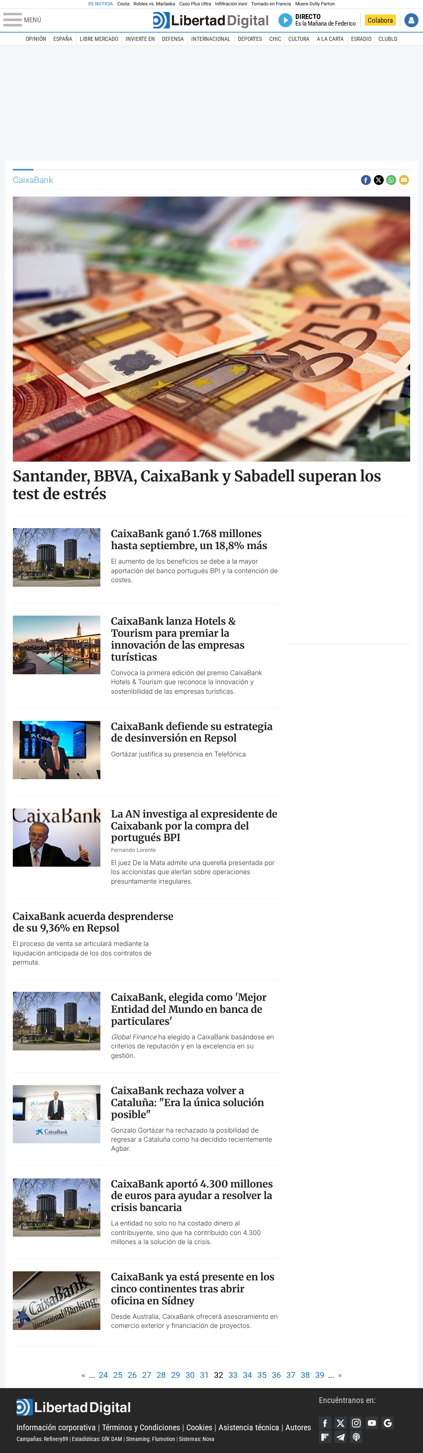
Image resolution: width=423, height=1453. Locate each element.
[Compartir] (366, 180)
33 (233, 1375)
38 (305, 1375)
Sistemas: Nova (196, 1439)
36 (276, 1375)
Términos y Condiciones (141, 1427)
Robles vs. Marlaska (154, 4)
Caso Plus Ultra (195, 4)
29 (175, 1375)
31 (204, 1375)
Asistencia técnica (249, 1427)
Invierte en (140, 39)
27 (146, 1375)
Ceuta (123, 4)
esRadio (361, 39)
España (62, 39)
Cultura (298, 39)
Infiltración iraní (231, 4)
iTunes (356, 1437)
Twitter (341, 1423)
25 (117, 1375)
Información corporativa (56, 1427)
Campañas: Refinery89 (42, 1439)
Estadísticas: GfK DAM (97, 1439)
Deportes (250, 39)
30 (190, 1375)
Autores (298, 1427)
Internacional (211, 39)
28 (161, 1375)
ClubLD (387, 39)
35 (261, 1375)
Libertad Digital (168, 1407)
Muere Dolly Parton (315, 4)
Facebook (325, 1423)
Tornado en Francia (271, 4)
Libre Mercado (99, 39)
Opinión (36, 39)
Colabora (380, 20)
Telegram (341, 1437)
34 (247, 1375)
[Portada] (211, 20)
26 (132, 1375)
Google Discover (387, 1423)
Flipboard (325, 1437)
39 (319, 1375)
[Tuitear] (379, 180)
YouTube (372, 1423)
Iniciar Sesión (411, 20)
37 (290, 1375)
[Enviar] (391, 180)
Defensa (173, 39)
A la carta (330, 39)
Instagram (356, 1423)
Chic (275, 39)
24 (103, 1375)
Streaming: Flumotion (150, 1439)
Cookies (199, 1427)
